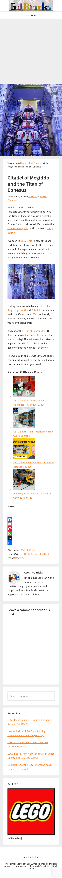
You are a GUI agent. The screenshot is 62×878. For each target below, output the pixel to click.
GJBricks (32, 553)
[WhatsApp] (31, 533)
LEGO (22, 550)
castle (24, 553)
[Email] (31, 524)
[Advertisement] (31, 51)
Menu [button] (33, 15)
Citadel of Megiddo (17, 228)
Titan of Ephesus (32, 331)
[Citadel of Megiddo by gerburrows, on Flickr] (31, 297)
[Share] (31, 542)
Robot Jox (37, 310)
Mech (15, 557)
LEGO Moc (27, 240)
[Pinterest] (31, 528)
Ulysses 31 (20, 310)
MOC (21, 557)
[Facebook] (31, 519)
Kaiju (31, 339)
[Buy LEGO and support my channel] (31, 834)
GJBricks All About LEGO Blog (31, 5)
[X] (31, 538)
